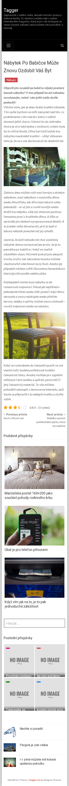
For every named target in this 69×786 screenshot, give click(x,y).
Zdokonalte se (15, 710)
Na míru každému (48, 676)
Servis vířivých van (14, 418)
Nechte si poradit (31, 729)
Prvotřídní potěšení (18, 676)
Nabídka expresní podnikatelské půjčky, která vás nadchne (50, 421)
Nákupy (11, 80)
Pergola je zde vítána (34, 745)
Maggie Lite (35, 779)
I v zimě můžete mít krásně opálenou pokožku (38, 761)
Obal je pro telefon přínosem (26, 550)
